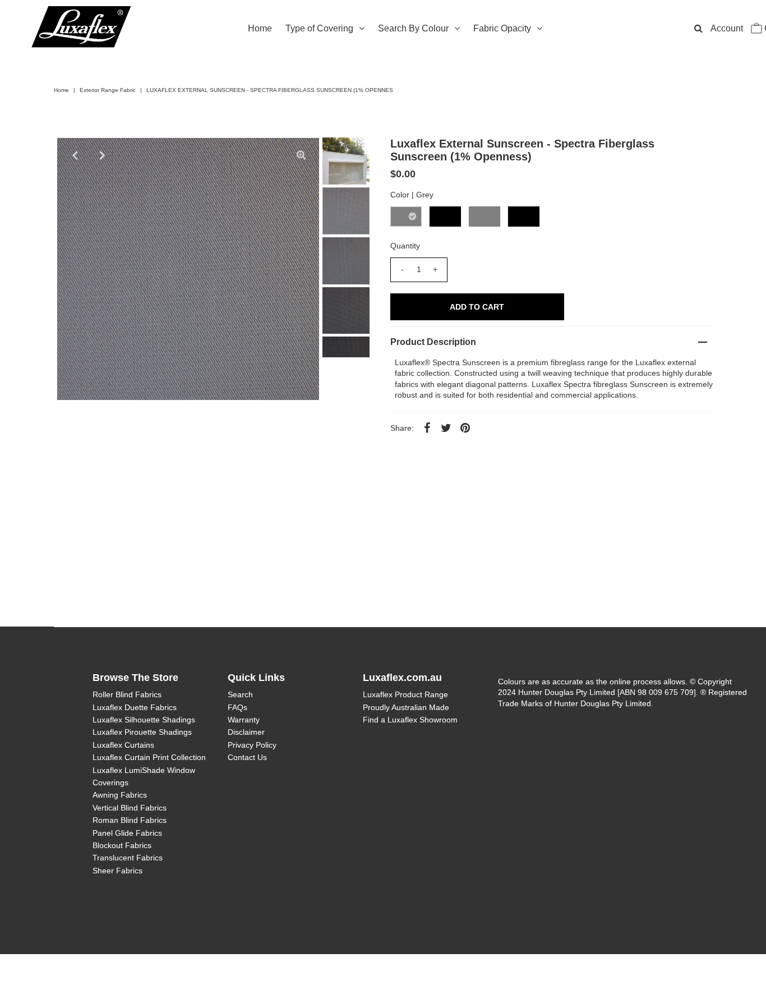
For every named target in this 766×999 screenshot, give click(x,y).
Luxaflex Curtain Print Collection (149, 757)
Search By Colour (413, 28)
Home (260, 28)
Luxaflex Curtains (123, 744)
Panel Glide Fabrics (127, 832)
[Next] (102, 155)
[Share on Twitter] (446, 427)
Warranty (244, 719)
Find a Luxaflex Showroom (410, 719)
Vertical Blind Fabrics (130, 807)
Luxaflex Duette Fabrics (135, 707)
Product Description (433, 342)
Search (240, 694)
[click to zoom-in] (301, 155)
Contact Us (247, 757)
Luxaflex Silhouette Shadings (144, 719)
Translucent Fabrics (128, 857)
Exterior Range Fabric (108, 90)
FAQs (237, 707)
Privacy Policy (252, 744)
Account (726, 28)
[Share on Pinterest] (465, 427)
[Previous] (74, 155)
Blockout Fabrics (122, 845)
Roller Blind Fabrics (127, 694)
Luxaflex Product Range (405, 694)
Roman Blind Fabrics (130, 820)
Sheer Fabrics (117, 870)
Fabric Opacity (502, 28)
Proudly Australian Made (406, 707)
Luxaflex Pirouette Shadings (142, 732)
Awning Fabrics (120, 794)
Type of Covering (319, 28)
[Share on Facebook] (427, 427)
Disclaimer (246, 732)
